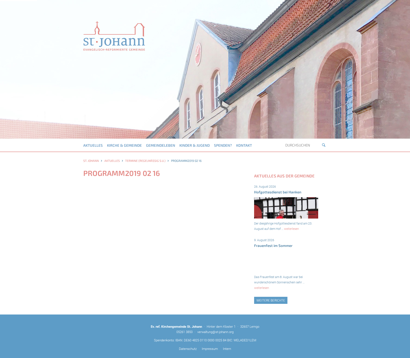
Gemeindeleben (160, 145)
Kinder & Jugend (194, 145)
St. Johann (91, 160)
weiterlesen (291, 228)
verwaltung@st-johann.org (215, 332)
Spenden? (223, 145)
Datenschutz (188, 349)
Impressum (210, 349)
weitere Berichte (270, 300)
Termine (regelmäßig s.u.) (145, 160)
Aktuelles (93, 145)
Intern (227, 349)
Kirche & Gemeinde (124, 145)
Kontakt (244, 145)
